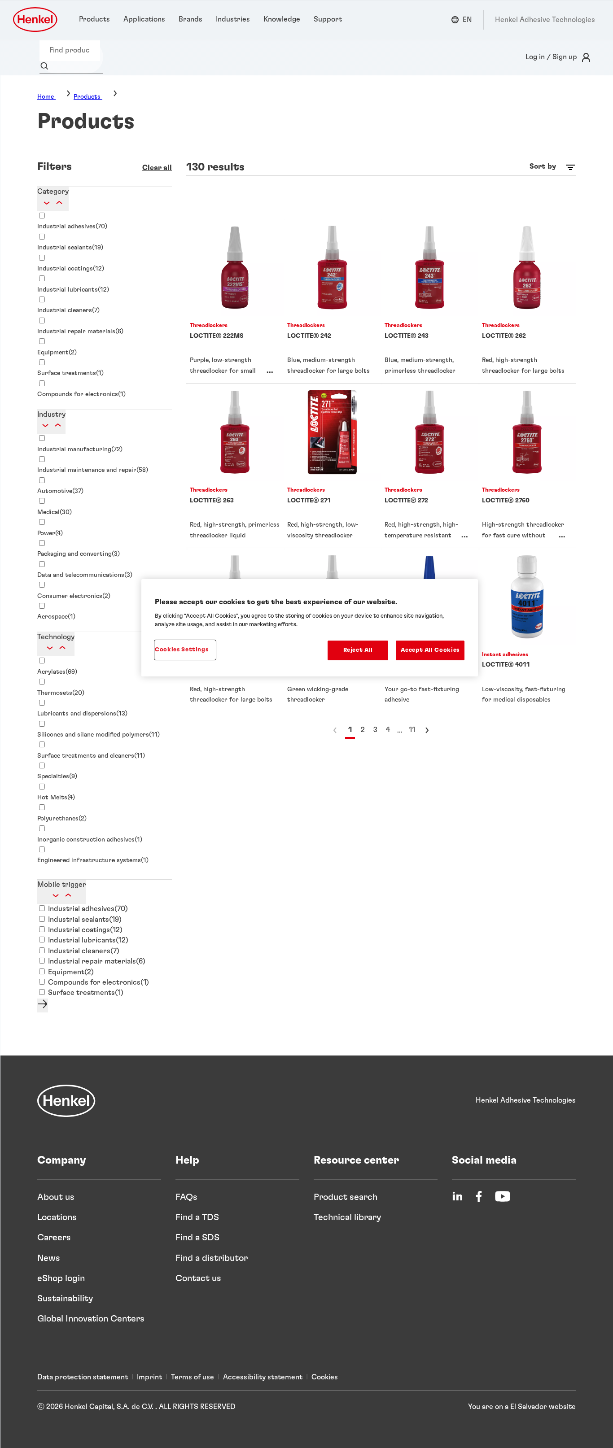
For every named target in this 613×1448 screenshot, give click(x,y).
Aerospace (56, 617)
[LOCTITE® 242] (332, 301)
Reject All (358, 650)
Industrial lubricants (73, 290)
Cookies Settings (181, 650)
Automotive (60, 491)
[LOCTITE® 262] (527, 301)
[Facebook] (478, 1196)
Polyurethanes (62, 819)
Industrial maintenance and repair (92, 470)
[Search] (46, 66)
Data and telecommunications (84, 575)
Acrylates (57, 672)
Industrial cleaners (68, 310)
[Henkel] (66, 1101)
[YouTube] (502, 1196)
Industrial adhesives (72, 226)
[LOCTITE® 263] (235, 466)
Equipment (57, 352)
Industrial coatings (70, 269)
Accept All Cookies (430, 650)
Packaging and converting (78, 554)
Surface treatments (70, 373)
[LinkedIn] (457, 1196)
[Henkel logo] (36, 19)
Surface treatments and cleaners (91, 756)
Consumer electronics (73, 596)
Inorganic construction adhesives (89, 840)
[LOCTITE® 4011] (527, 630)
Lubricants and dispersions (82, 714)
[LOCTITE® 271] (332, 466)
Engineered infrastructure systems (93, 860)
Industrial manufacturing (80, 449)
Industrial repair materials (80, 331)
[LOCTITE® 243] (429, 301)
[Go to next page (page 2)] (427, 730)
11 (412, 729)
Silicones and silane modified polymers (98, 735)
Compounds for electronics (81, 394)
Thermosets (60, 693)
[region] (309, 627)
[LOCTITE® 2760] (527, 466)
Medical (54, 512)
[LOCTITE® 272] (429, 466)
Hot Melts (56, 797)
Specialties (57, 776)
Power (50, 533)
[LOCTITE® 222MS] (235, 301)
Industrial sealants (70, 247)
